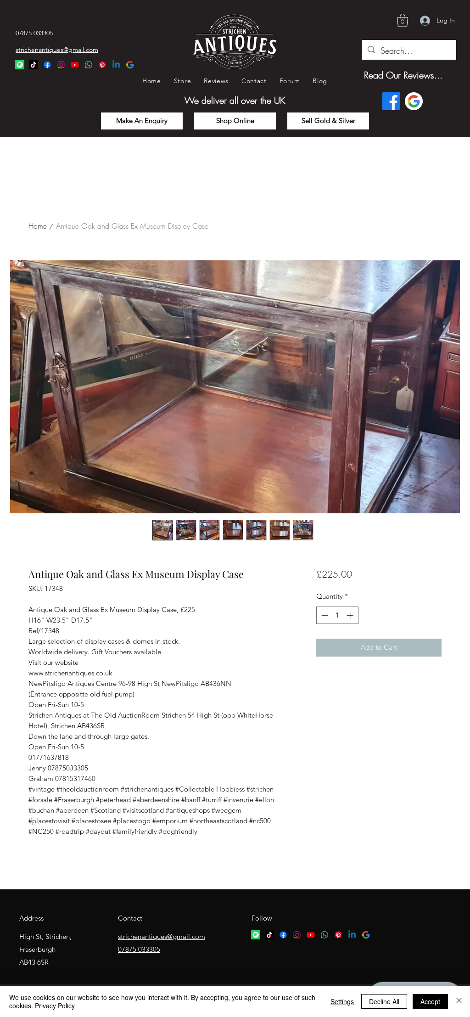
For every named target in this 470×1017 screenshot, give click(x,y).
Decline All (384, 1001)
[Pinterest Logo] (102, 64)
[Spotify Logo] (19, 64)
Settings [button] (342, 1001)
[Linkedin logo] (352, 934)
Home (37, 226)
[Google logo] (414, 101)
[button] (402, 20)
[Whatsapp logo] (324, 934)
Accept (430, 1001)
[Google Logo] (129, 64)
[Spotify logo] (255, 934)
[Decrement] (324, 615)
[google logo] (365, 934)
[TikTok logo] (269, 934)
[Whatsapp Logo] (88, 64)
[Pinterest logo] (338, 934)
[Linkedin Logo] (116, 64)
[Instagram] (61, 64)
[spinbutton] (337, 615)
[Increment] (351, 615)
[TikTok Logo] (33, 64)
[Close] (458, 1001)
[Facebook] (47, 64)
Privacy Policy (55, 1005)
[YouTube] (74, 64)
